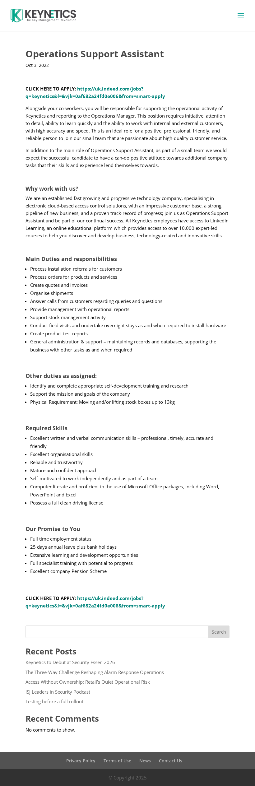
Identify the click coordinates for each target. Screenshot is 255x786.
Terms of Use (117, 761)
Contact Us (170, 761)
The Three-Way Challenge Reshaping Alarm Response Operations (95, 672)
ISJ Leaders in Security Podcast (58, 692)
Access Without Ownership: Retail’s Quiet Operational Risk (88, 682)
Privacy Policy (80, 761)
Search (219, 632)
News (145, 761)
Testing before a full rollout (54, 701)
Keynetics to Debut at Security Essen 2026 (70, 662)
